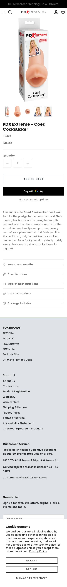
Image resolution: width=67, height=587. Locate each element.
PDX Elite (8, 333)
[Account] (55, 12)
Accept (31, 560)
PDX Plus (8, 338)
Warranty (9, 397)
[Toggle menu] (4, 12)
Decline (31, 569)
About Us (9, 381)
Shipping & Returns (15, 407)
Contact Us (10, 386)
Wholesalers (11, 402)
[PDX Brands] (33, 12)
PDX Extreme (11, 344)
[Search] (12, 12)
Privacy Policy (38, 551)
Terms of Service (14, 418)
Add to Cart (33, 179)
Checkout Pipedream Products (23, 428)
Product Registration (16, 391)
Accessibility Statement (18, 423)
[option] (33, 60)
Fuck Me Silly (11, 354)
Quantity (9, 155)
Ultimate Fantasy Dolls (17, 360)
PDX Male (9, 349)
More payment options (33, 199)
